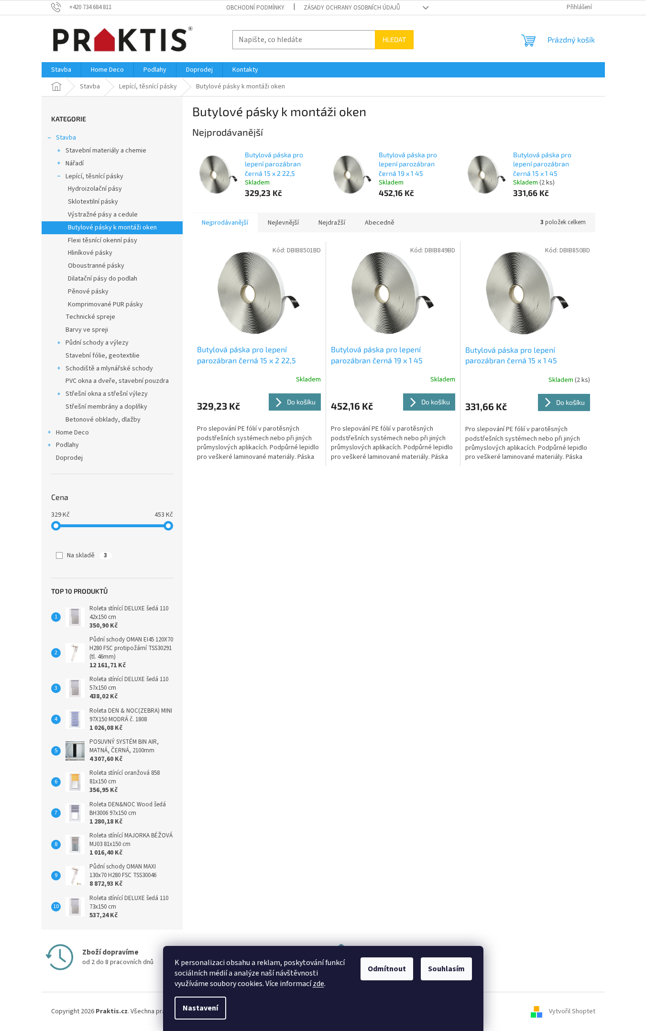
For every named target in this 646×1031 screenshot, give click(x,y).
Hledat (394, 39)
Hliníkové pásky (90, 253)
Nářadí (75, 163)
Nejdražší (331, 223)
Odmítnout (387, 969)
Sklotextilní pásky (93, 201)
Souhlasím (446, 969)
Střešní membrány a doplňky (106, 407)
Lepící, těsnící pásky (94, 176)
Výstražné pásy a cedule (103, 214)
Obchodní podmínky (255, 7)
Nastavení (200, 1008)
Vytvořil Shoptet (572, 1011)
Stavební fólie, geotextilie (103, 355)
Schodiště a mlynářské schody (109, 368)
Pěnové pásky (88, 291)
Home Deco (72, 432)
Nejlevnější (283, 223)
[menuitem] (61, 69)
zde (318, 983)
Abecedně (379, 223)
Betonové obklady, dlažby (103, 419)
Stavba (66, 137)
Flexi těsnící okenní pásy (102, 240)
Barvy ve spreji (87, 330)
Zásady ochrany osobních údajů (352, 7)
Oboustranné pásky (96, 266)
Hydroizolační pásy (95, 189)
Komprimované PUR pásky (105, 304)
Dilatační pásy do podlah (102, 278)
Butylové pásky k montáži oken (112, 227)
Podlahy (67, 445)
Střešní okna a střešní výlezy (107, 394)
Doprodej (69, 458)
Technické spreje (90, 317)
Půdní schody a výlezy (97, 342)
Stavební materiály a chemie (106, 150)
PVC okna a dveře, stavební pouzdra (117, 381)
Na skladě (87, 555)
